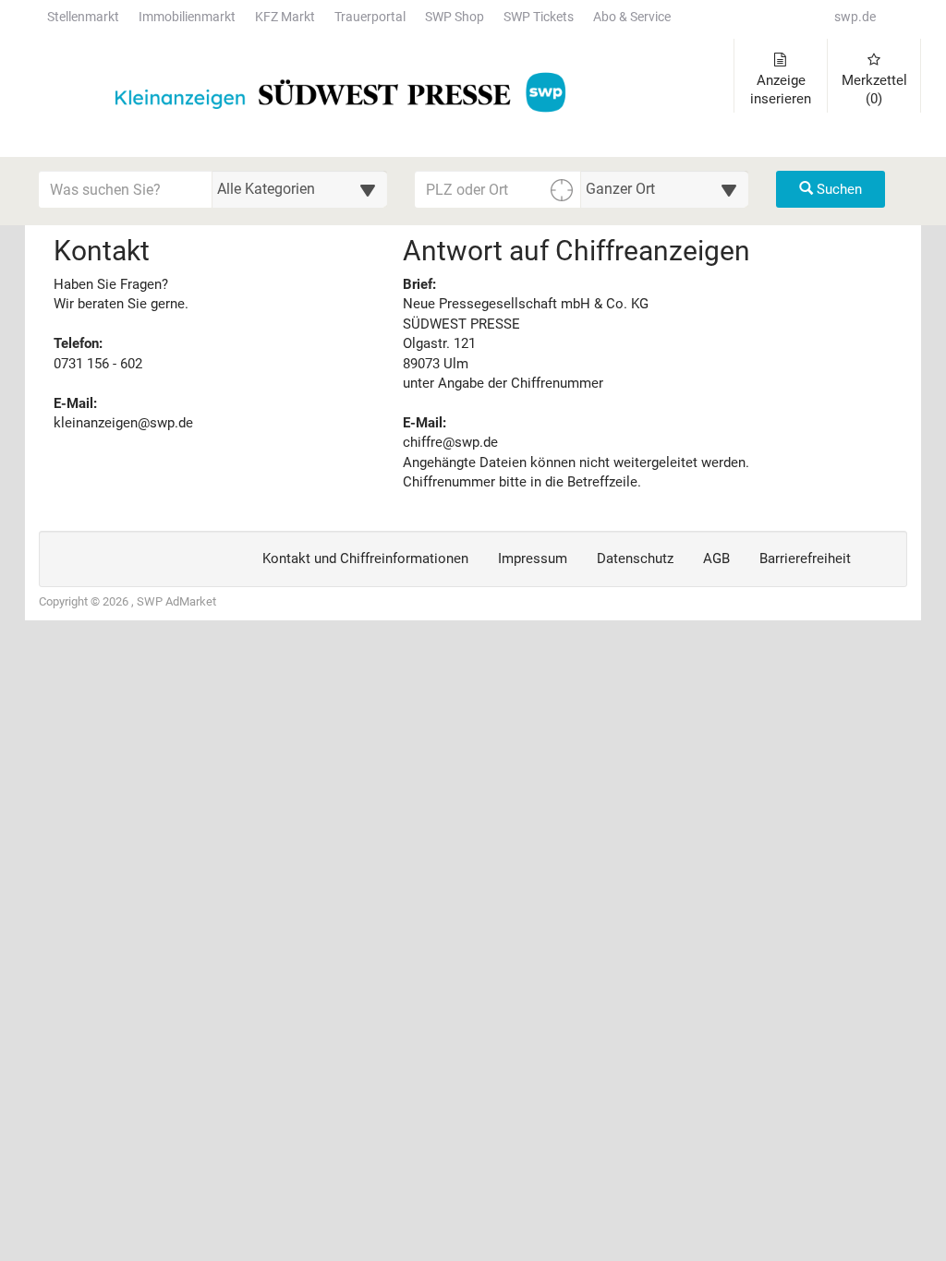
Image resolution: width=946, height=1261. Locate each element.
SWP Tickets (538, 17)
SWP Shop (454, 17)
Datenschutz (635, 558)
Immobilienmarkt (187, 17)
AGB (716, 558)
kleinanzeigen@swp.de (123, 422)
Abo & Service (632, 17)
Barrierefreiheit (805, 558)
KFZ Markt (285, 17)
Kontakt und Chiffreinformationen (365, 558)
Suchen (837, 189)
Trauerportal (370, 17)
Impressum (532, 558)
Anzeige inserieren (780, 89)
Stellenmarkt (83, 17)
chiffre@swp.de (450, 442)
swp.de (855, 17)
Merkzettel (874, 89)
